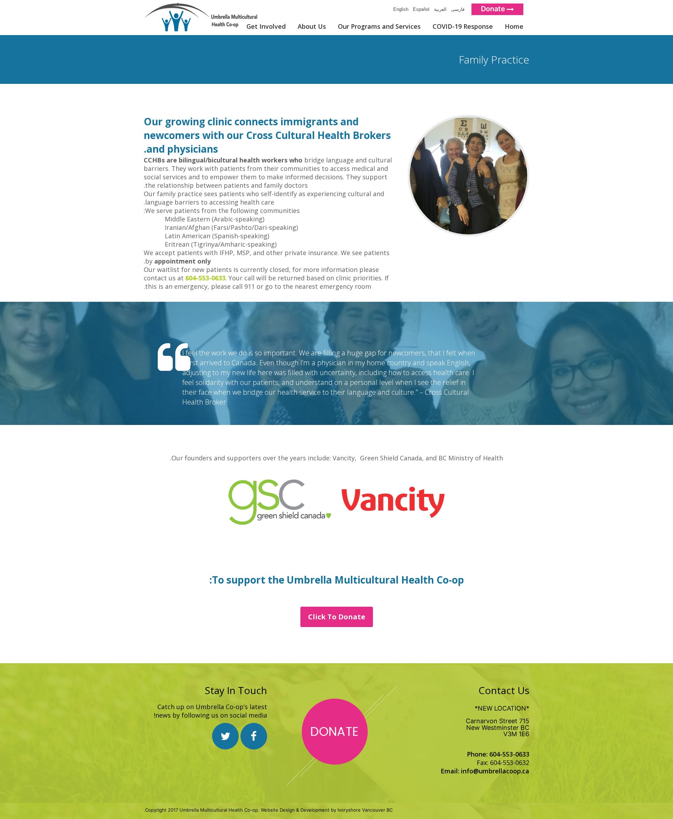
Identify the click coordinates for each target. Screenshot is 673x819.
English (399, 9)
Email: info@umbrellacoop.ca (485, 771)
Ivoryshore (349, 810)
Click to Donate (336, 616)
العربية (439, 9)
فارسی (456, 9)
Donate (494, 9)
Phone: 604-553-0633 (498, 754)
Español (419, 9)
